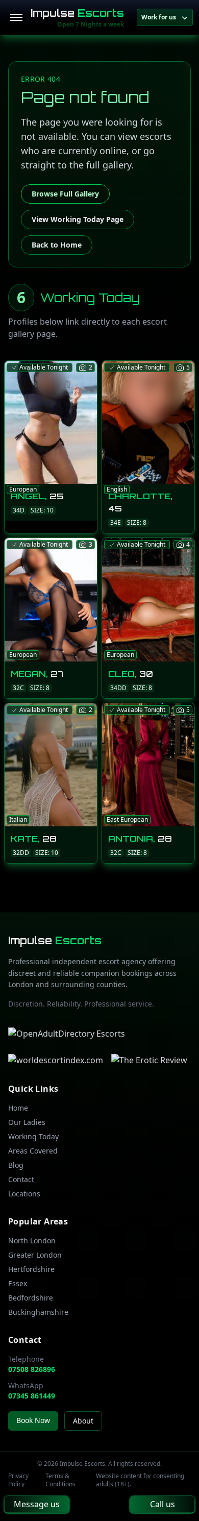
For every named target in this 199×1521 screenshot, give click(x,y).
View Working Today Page (77, 219)
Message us (37, 1504)
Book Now (33, 1420)
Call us (162, 1504)
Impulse (77, 13)
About (83, 1421)
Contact (21, 1179)
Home (18, 1108)
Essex (17, 1283)
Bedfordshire (30, 1298)
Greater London (35, 1255)
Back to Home (57, 245)
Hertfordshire (31, 1269)
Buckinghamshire (38, 1312)
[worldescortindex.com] (55, 1060)
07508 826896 (31, 1369)
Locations (24, 1193)
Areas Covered (33, 1151)
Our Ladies (26, 1122)
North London (32, 1240)
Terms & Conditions (60, 1480)
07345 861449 (31, 1396)
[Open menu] (16, 17)
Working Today (33, 1136)
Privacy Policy (18, 1480)
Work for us (158, 17)
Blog (15, 1165)
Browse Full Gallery (65, 194)
